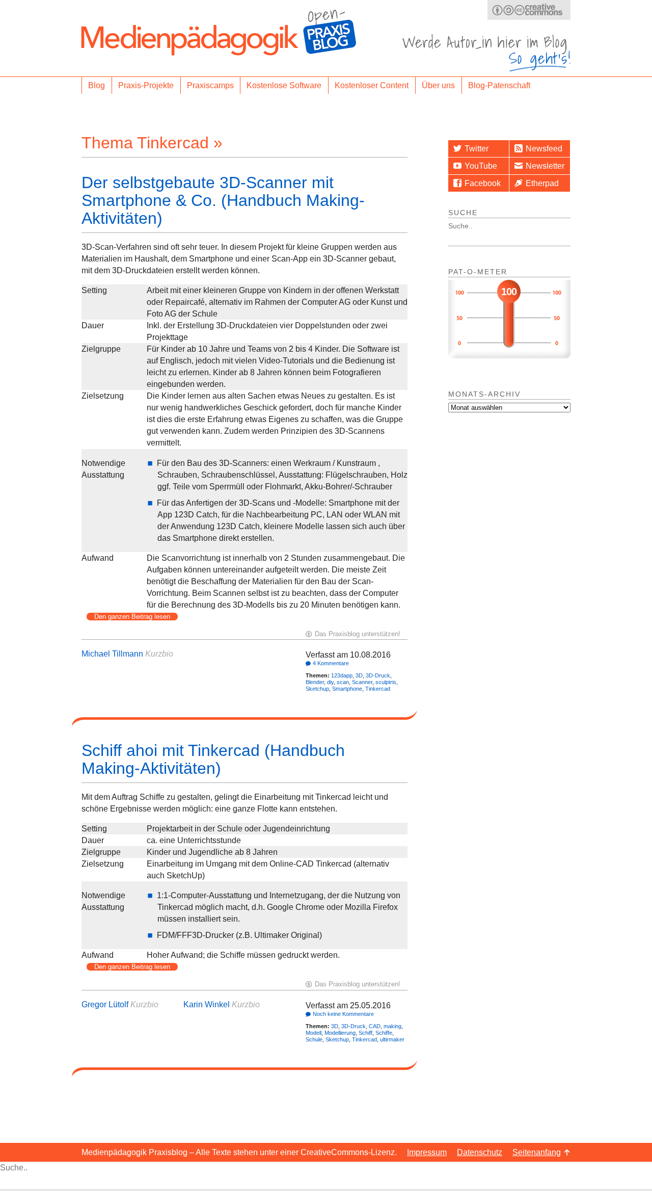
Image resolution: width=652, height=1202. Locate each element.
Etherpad (542, 183)
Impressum (427, 1152)
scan (343, 682)
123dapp (341, 675)
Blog (96, 85)
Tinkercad (377, 689)
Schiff (365, 1033)
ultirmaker (392, 1039)
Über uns (438, 85)
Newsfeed (544, 148)
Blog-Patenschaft (499, 85)
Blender (315, 682)
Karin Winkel (206, 1004)
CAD (375, 1026)
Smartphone (347, 689)
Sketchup (317, 689)
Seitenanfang (536, 1152)
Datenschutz (479, 1152)
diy (330, 682)
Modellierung (340, 1033)
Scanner (362, 682)
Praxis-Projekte (146, 85)
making (392, 1026)
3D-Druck (378, 675)
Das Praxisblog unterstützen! (357, 634)
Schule (314, 1039)
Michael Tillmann (112, 653)
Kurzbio (159, 653)
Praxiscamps (210, 85)
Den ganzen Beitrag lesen (132, 616)
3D (359, 675)
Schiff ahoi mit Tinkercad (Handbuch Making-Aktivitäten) (213, 759)
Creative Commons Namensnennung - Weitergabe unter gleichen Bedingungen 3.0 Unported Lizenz (528, 10)
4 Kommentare (331, 663)
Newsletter (545, 166)
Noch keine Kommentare (343, 1014)
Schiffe (383, 1033)
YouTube (481, 166)
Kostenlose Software (284, 85)
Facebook (483, 183)
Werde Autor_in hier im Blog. (486, 52)
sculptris (385, 682)
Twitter (476, 148)
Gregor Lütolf (105, 1004)
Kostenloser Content (372, 85)
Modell (313, 1033)
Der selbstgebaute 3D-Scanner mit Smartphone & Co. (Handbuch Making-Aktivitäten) (223, 200)
